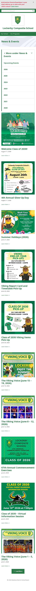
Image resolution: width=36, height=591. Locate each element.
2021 (5, 101)
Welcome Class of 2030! (14, 148)
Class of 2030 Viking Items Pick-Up (16, 338)
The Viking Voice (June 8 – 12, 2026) (17, 423)
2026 (5, 69)
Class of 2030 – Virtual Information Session (13, 515)
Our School (4, 34)
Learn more (14, 6)
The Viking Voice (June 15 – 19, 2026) (16, 382)
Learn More (5, 155)
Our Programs (15, 34)
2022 (5, 95)
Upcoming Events (11, 63)
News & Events (15, 55)
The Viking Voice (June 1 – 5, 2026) (17, 558)
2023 (5, 89)
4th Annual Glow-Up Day (15, 197)
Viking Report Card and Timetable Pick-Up (14, 287)
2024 (5, 82)
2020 (5, 108)
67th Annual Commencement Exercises (17, 469)
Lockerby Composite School (18, 28)
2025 (5, 76)
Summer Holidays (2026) (15, 237)
